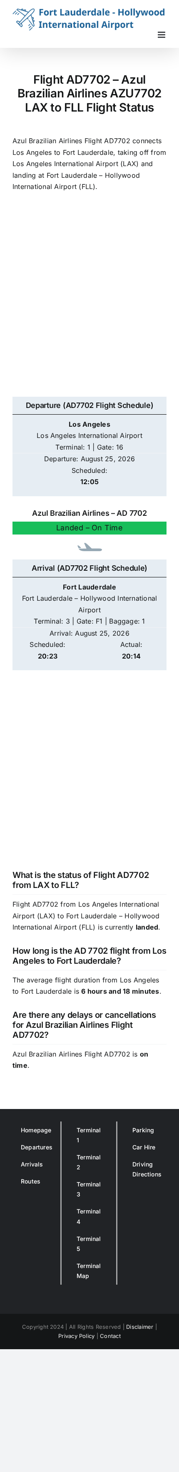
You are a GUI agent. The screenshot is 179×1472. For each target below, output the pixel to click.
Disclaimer (139, 1326)
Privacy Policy (76, 1336)
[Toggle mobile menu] (162, 34)
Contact (110, 1336)
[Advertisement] (89, 298)
